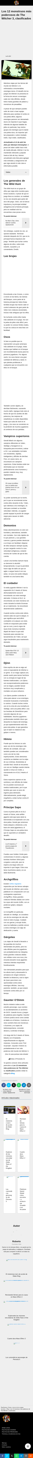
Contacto (4, 1445)
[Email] (29, 1085)
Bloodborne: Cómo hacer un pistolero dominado (24, 1091)
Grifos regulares (15, 884)
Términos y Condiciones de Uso (11, 1434)
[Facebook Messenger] (9, 1085)
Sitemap (4, 1443)
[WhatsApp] (19, 1085)
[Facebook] (3, 1085)
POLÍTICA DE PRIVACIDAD (10, 1432)
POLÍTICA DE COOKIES (9, 1430)
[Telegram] (24, 1085)
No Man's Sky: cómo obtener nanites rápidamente (9, 1091)
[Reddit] (30, 1456)
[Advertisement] (16, 37)
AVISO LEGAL (6, 1428)
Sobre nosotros (6, 1447)
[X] (14, 1085)
